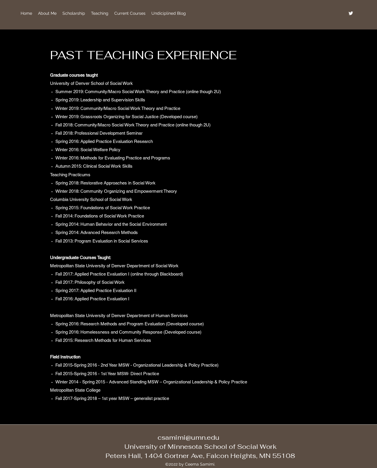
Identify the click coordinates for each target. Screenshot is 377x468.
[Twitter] (351, 13)
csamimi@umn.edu (188, 437)
